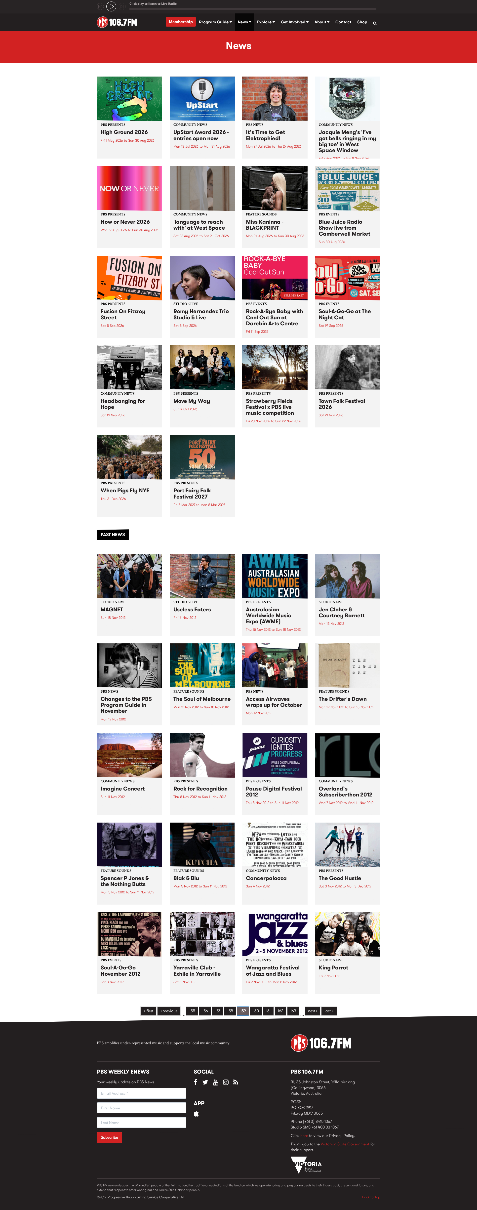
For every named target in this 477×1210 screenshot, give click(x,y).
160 (256, 1011)
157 (217, 1011)
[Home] (118, 22)
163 (293, 1011)
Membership (181, 22)
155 (192, 1011)
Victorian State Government (345, 1144)
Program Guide (214, 22)
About (321, 22)
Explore (265, 22)
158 (230, 1011)
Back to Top (371, 1197)
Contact (343, 22)
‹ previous (168, 1011)
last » (329, 1011)
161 (268, 1011)
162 (280, 1011)
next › (312, 1011)
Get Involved (293, 22)
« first (148, 1011)
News (243, 22)
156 (205, 1011)
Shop (362, 22)
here (304, 1135)
